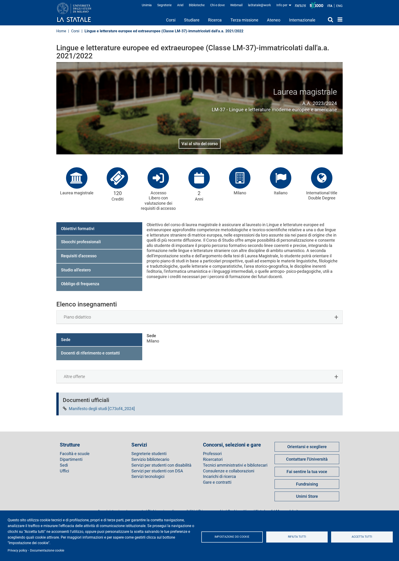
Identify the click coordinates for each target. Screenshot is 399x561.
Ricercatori (213, 459)
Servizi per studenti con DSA (157, 471)
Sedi (64, 465)
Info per (282, 5)
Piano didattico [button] (77, 317)
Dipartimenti (71, 459)
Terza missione (244, 20)
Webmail (236, 5)
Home (339, 19)
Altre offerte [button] (74, 376)
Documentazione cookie (47, 550)
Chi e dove (217, 5)
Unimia (147, 5)
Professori (212, 453)
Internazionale (302, 20)
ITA (329, 6)
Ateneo (273, 20)
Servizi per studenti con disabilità (161, 465)
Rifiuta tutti (297, 536)
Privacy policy (17, 550)
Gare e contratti (217, 482)
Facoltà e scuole (75, 453)
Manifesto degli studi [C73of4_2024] (102, 408)
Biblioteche (197, 5)
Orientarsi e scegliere (307, 446)
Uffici (64, 471)
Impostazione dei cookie (232, 536)
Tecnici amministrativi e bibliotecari (235, 465)
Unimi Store (307, 496)
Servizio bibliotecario (150, 459)
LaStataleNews (300, 5)
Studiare (192, 20)
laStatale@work (259, 5)
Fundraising (307, 484)
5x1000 (316, 5)
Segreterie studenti (148, 453)
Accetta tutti (362, 536)
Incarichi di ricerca (219, 476)
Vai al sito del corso (199, 143)
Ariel (180, 5)
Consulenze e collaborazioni (228, 471)
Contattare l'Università (307, 459)
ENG (339, 6)
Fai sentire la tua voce (307, 471)
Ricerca (215, 20)
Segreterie (164, 5)
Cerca (326, 19)
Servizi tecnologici (147, 476)
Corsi (170, 20)
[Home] (78, 12)
